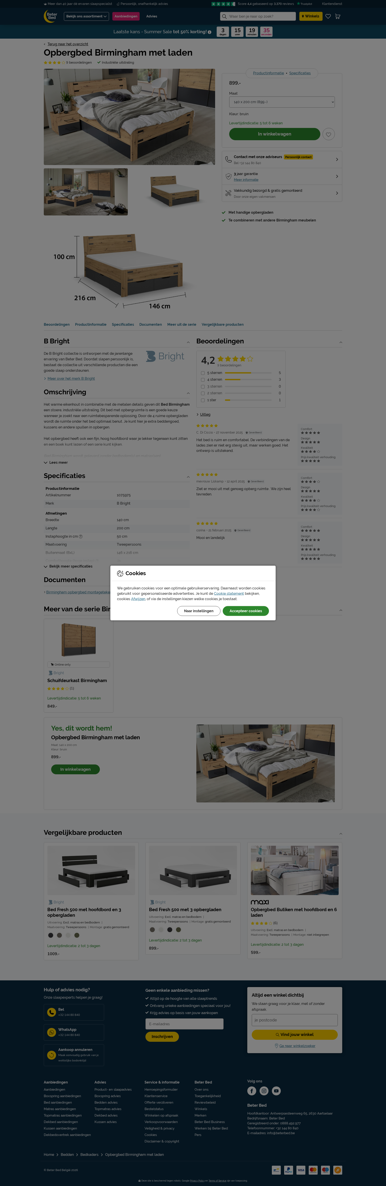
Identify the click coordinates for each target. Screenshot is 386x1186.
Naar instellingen (199, 611)
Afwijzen (138, 599)
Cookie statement (229, 593)
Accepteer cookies (246, 611)
